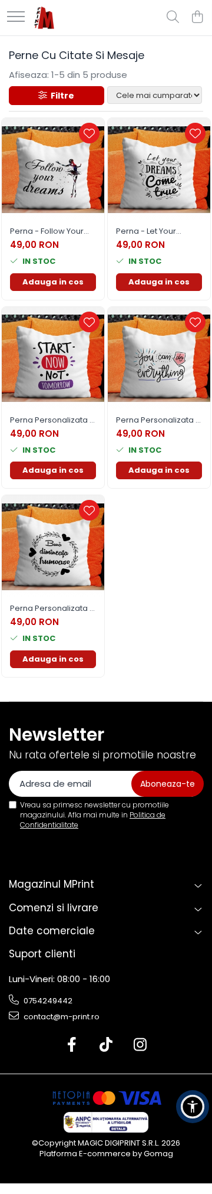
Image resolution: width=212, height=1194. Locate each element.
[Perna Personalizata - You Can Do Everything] (159, 358)
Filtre (60, 96)
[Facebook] (72, 1045)
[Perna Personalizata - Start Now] (53, 358)
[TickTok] (106, 1045)
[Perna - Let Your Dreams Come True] (159, 169)
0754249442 (47, 1000)
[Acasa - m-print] (44, 18)
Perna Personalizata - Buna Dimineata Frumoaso (52, 609)
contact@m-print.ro (61, 1016)
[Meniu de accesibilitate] (192, 1106)
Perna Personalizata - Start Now (52, 421)
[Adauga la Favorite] (89, 133)
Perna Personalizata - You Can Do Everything (158, 421)
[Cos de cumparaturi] (197, 18)
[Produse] (16, 17)
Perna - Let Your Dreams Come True (153, 232)
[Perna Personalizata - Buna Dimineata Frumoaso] (53, 546)
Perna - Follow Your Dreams (47, 232)
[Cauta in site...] (173, 18)
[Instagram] (140, 1045)
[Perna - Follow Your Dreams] (53, 169)
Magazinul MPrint (51, 884)
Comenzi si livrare (53, 908)
